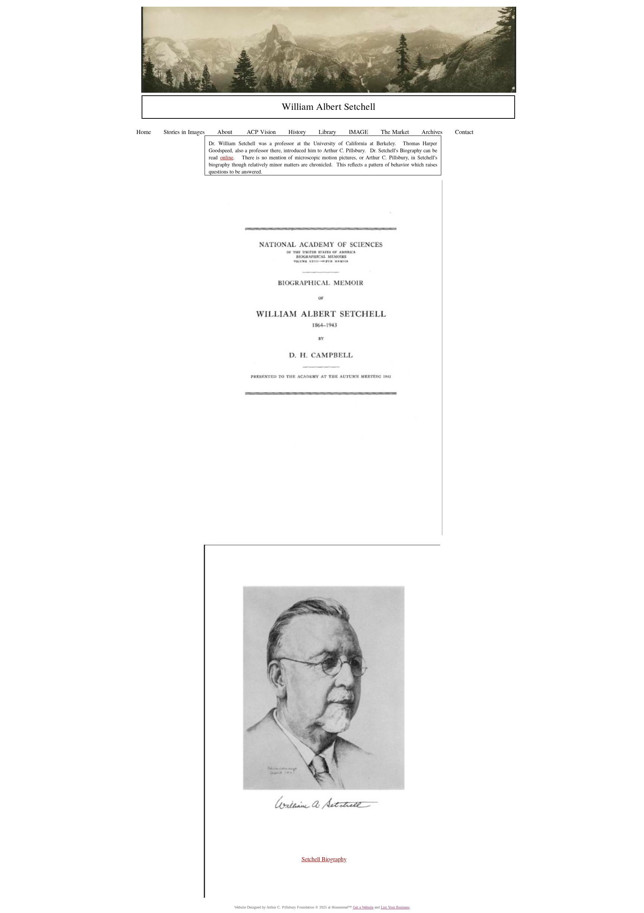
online (226, 157)
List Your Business (395, 907)
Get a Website (363, 907)
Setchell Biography (324, 859)
